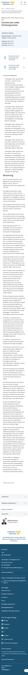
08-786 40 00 (7, 555)
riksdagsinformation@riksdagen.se (13, 567)
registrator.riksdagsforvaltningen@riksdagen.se (14, 581)
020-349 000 (7, 565)
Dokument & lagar (9, 8)
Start (2, 8)
